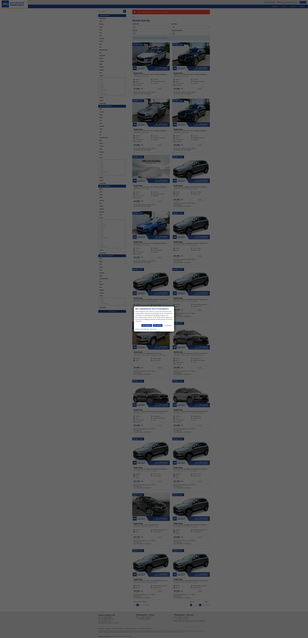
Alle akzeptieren (146, 325)
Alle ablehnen (157, 325)
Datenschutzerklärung (142, 329)
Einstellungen (168, 325)
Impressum (153, 329)
